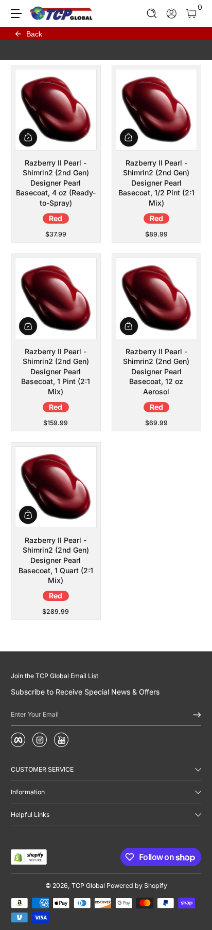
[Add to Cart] (28, 138)
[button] (152, 14)
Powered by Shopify (137, 885)
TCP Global (88, 885)
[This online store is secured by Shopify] (29, 857)
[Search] (152, 14)
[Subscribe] (193, 714)
